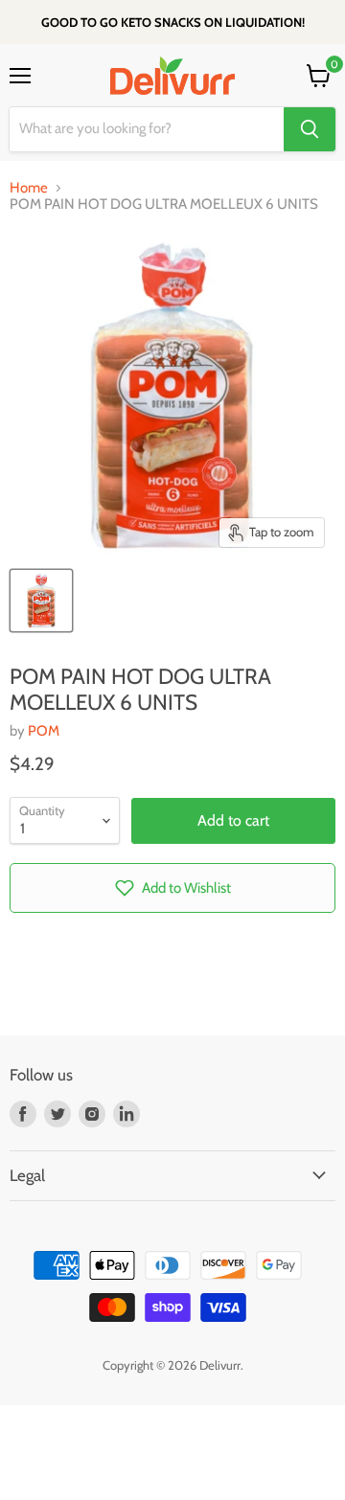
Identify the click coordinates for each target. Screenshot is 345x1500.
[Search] (309, 129)
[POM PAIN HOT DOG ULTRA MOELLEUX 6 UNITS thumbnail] (41, 600)
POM (43, 730)
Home (29, 188)
